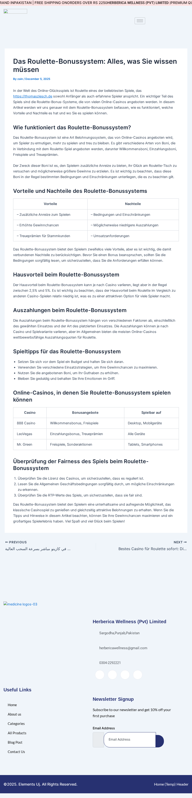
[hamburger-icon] (140, 20)
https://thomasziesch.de (32, 96)
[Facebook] (99, 674)
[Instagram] (137, 674)
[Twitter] (112, 674)
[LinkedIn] (125, 674)
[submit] (159, 741)
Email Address (104, 728)
